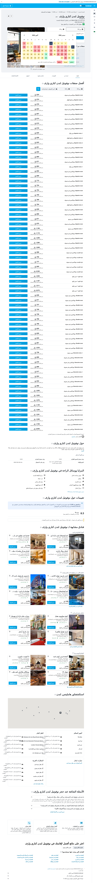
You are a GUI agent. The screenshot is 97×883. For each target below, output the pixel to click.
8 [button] (65, 47)
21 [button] (69, 54)
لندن (56, 12)
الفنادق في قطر (54, 855)
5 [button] (42, 47)
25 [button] (54, 54)
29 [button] (65, 58)
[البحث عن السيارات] (94, 16)
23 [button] (62, 54)
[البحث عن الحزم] (94, 19)
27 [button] (73, 58)
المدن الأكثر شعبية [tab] (67, 847)
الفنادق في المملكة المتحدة (78, 861)
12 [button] (51, 47)
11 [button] (54, 47)
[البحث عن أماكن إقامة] (94, 13)
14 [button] (69, 50)
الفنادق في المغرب (79, 855)
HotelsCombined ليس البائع (76, 873)
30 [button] (62, 58)
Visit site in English (64, 2)
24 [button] (58, 54)
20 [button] (73, 54)
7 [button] (69, 47)
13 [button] (73, 50)
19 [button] (51, 50)
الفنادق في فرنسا (29, 859)
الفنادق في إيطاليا (54, 861)
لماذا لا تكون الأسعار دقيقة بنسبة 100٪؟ (73, 878)
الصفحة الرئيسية (81, 12)
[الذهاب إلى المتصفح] (94, 23)
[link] (74, 566)
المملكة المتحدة (74, 12)
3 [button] (58, 43)
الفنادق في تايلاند (29, 861)
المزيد (82, 451)
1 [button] (65, 43)
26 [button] (51, 54)
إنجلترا (64, 12)
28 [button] (69, 58)
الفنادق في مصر (54, 859)
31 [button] (24, 58)
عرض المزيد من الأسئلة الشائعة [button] (57, 812)
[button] (1, 1)
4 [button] (54, 43)
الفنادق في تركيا (80, 857)
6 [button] (38, 47)
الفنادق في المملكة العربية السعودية (25, 855)
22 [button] (65, 54)
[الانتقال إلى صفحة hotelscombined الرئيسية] (86, 5)
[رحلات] (94, 27)
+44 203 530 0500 (80, 22)
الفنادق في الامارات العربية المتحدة (25, 857)
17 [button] (58, 50)
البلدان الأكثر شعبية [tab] (78, 847)
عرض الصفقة (51, 546)
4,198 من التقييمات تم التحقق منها (70, 24)
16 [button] (62, 50)
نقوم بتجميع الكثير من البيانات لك (75, 876)
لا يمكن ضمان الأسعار (52, 868)
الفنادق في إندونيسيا (53, 857)
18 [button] (54, 50)
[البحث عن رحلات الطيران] (94, 10)
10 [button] (58, 47)
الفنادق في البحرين (79, 859)
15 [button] (65, 50)
